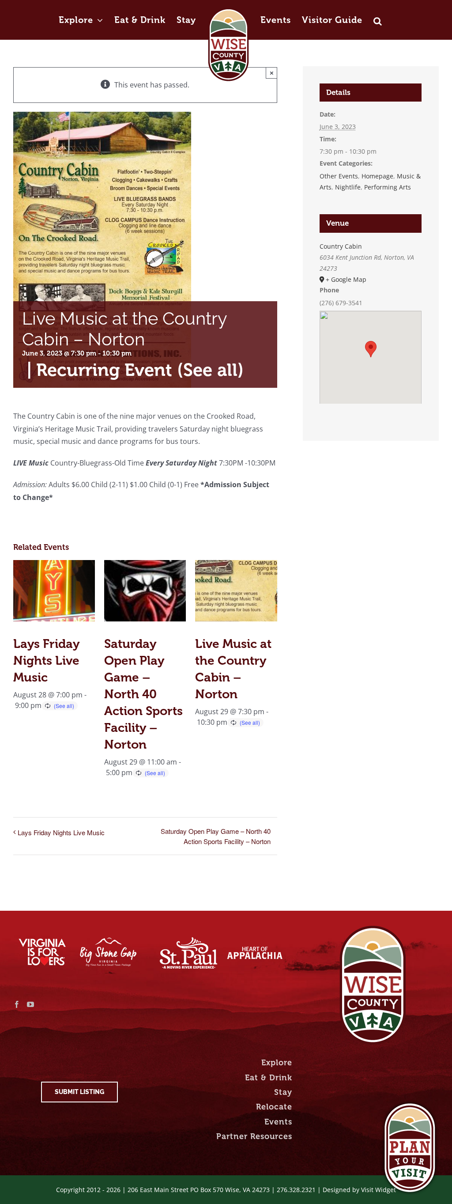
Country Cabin (341, 246)
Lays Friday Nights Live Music (46, 660)
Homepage (377, 176)
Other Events (339, 176)
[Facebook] (16, 1004)
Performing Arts (387, 187)
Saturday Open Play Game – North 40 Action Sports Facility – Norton (143, 694)
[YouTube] (30, 1004)
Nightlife (348, 187)
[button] (377, 12)
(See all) (210, 369)
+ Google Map (346, 279)
